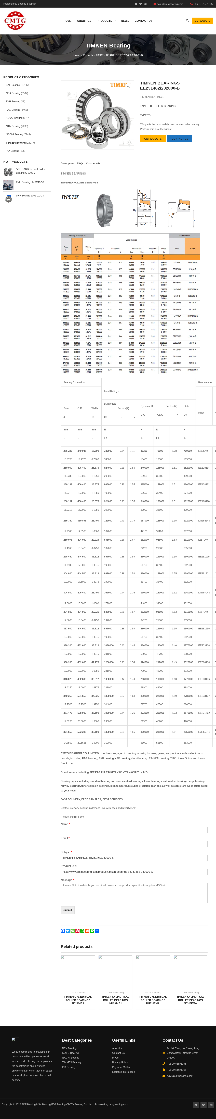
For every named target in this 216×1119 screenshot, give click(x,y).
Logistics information (123, 1071)
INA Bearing (12, 150)
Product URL (69, 866)
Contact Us (118, 1052)
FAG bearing (89, 758)
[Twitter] (140, 4)
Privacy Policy (120, 1062)
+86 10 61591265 (176, 1063)
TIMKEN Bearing (16, 142)
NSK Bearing (13, 93)
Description (67, 163)
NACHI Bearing (14, 134)
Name (65, 824)
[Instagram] (145, 4)
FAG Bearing (13, 109)
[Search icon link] (187, 21)
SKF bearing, (106, 758)
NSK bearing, (122, 758)
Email (65, 838)
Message (67, 880)
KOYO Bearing (14, 117)
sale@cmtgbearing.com (180, 1075)
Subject (66, 852)
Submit (67, 910)
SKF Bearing (13, 84)
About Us (117, 1048)
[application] (114, 21)
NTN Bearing (13, 126)
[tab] (67, 163)
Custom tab (93, 163)
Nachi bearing (139, 758)
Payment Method (121, 1067)
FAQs (80, 163)
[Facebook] (135, 4)
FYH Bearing (13, 101)
